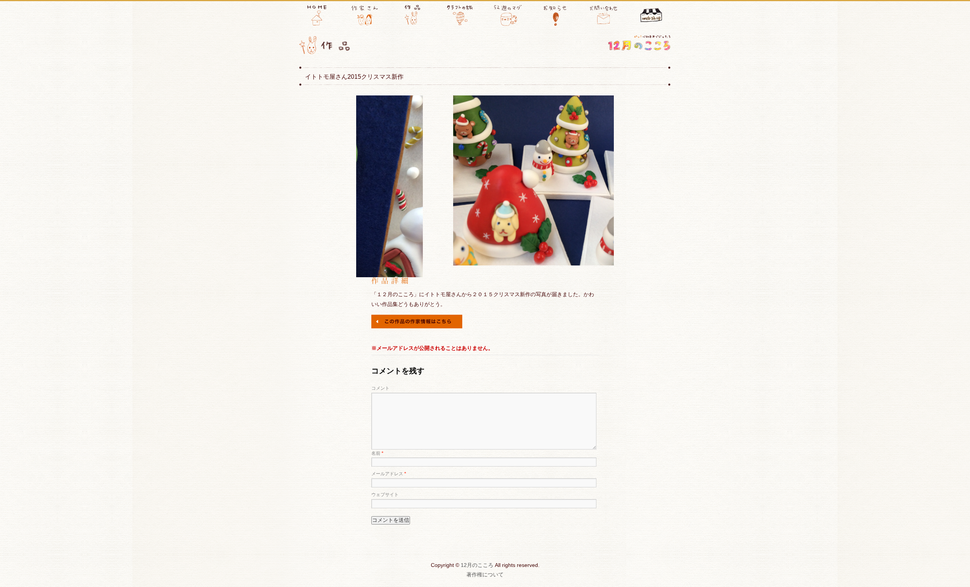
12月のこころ (477, 565)
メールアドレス (388, 473)
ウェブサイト (385, 494)
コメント (380, 388)
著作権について (485, 574)
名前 (377, 453)
